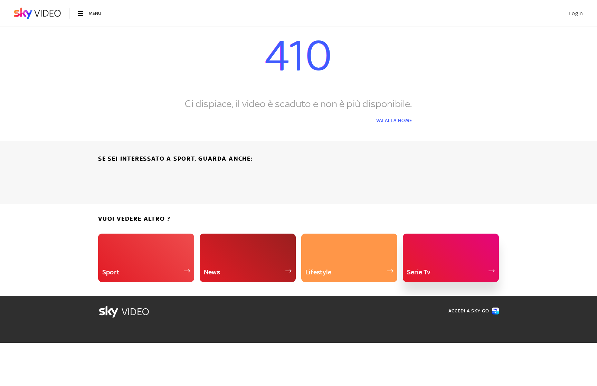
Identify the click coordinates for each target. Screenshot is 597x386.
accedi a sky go (468, 310)
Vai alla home (394, 120)
